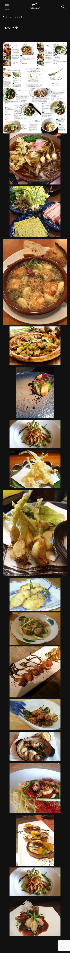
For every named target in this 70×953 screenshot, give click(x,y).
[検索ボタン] (63, 7)
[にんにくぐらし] (35, 7)
